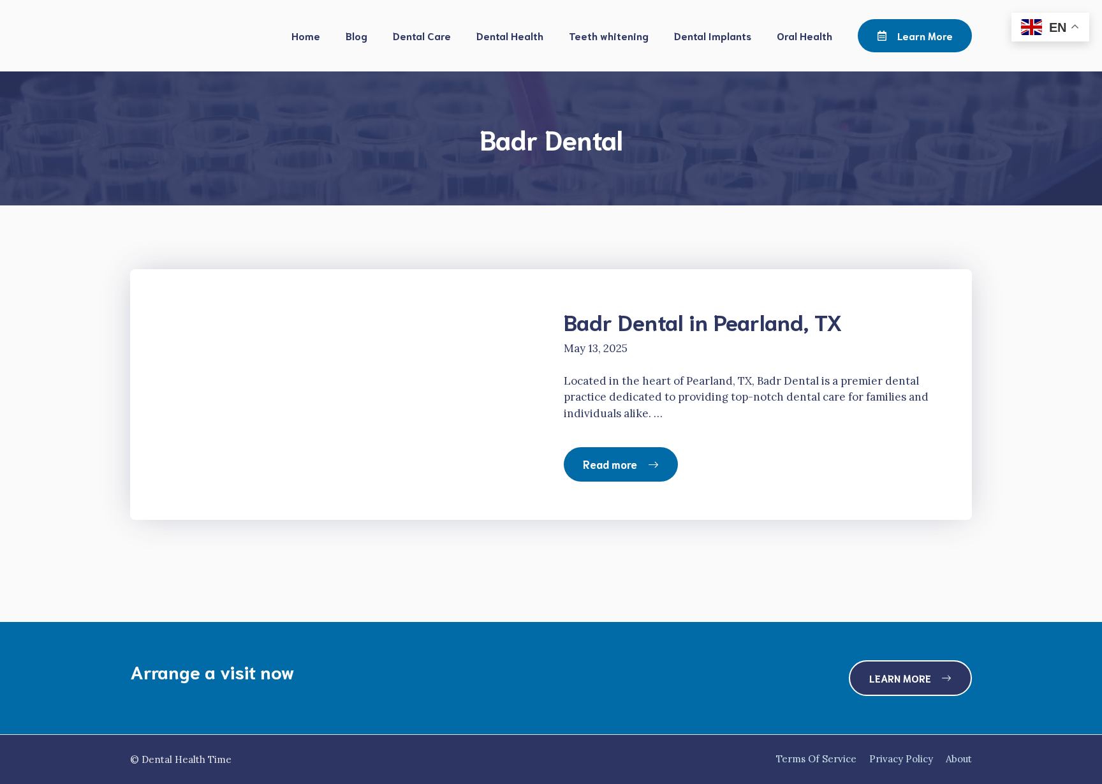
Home (305, 35)
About (959, 759)
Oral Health (804, 35)
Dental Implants (712, 35)
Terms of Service (816, 759)
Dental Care (422, 35)
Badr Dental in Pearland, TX (703, 321)
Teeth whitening (609, 35)
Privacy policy (901, 759)
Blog (356, 35)
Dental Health (509, 35)
